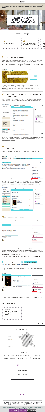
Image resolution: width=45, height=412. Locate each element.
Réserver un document (11, 258)
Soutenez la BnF (23, 365)
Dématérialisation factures (36, 403)
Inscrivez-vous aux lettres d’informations (22, 380)
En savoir (22, 361)
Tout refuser (23, 410)
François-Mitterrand (11, 333)
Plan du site (4, 403)
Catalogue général (5, 86)
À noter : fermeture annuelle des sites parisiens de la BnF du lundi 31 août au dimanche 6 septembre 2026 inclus (22, 6)
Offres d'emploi (32, 403)
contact (22, 384)
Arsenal (9, 339)
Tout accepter (13, 410)
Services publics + (17, 403)
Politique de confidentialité (14, 403)
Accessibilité (21, 402)
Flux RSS (6, 403)
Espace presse (22, 388)
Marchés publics (29, 403)
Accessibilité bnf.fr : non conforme (26, 403)
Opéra (9, 342)
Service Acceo (21, 394)
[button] (40, 323)
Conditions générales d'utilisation (9, 403)
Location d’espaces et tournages (22, 391)
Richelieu (9, 336)
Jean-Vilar (9, 346)
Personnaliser (31, 410)
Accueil (2, 15)
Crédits (40, 402)
